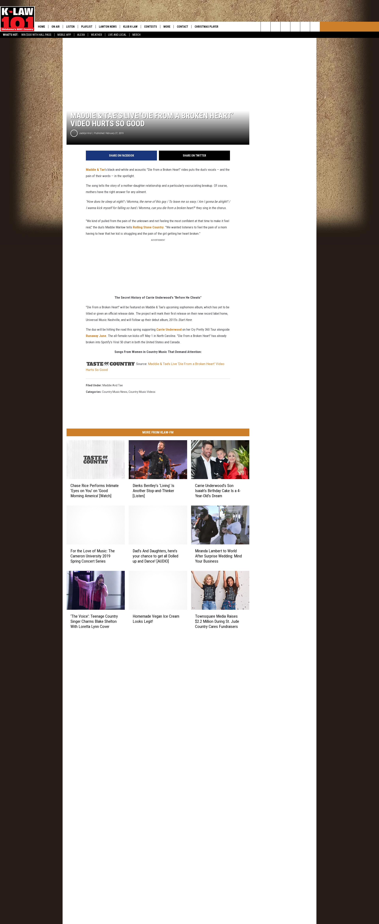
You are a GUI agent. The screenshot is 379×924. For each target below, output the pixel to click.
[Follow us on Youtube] (305, 27)
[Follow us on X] (315, 27)
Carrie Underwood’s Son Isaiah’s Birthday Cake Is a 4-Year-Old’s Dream (218, 490)
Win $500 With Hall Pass (36, 34)
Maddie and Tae (112, 385)
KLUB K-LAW (130, 26)
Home (41, 26)
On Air (56, 26)
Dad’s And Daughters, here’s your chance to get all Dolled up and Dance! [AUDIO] (155, 556)
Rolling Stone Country (148, 227)
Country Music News (114, 391)
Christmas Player (206, 26)
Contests (150, 26)
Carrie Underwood (169, 329)
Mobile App (64, 34)
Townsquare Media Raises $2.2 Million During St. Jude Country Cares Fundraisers (217, 621)
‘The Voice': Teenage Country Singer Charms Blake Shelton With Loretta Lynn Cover (94, 621)
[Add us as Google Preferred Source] (275, 27)
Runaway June (96, 336)
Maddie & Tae (95, 170)
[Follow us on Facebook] (285, 27)
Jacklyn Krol (85, 133)
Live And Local (117, 34)
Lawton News (108, 26)
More (166, 26)
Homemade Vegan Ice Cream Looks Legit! (156, 619)
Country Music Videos (142, 391)
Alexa (81, 34)
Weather (96, 34)
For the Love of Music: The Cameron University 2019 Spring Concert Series (92, 556)
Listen (70, 26)
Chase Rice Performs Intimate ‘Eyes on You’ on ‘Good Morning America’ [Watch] (94, 490)
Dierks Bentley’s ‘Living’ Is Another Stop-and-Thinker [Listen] (153, 490)
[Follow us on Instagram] (295, 27)
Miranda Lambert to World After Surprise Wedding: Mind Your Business (218, 556)
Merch (136, 34)
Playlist (86, 26)
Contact (182, 26)
